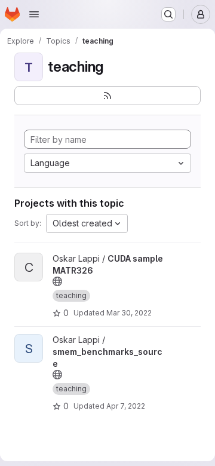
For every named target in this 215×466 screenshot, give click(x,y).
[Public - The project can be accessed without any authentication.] (57, 281)
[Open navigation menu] (34, 14)
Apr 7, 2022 (125, 405)
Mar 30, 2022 (129, 312)
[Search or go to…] (168, 14)
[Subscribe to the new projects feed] (107, 95)
